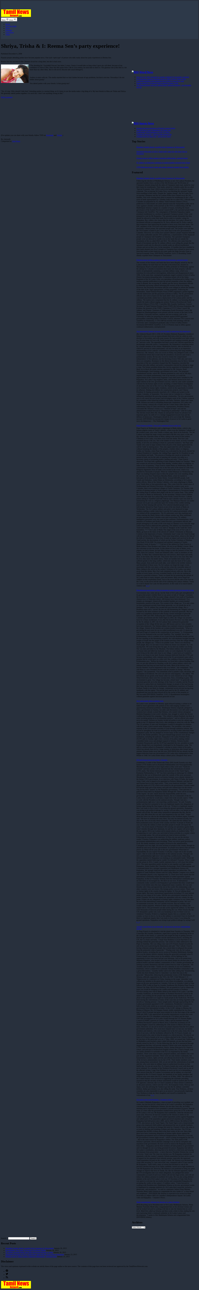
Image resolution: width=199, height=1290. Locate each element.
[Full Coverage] (6, 97)
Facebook (49, 135)
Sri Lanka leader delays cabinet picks (149, 701)
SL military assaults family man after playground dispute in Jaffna (29, 1252)
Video (8, 34)
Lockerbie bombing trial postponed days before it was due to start (160, 81)
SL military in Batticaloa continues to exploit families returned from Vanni (163, 163)
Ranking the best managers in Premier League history (155, 128)
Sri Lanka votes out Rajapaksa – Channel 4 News (154, 1100)
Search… (4, 1238)
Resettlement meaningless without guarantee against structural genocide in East (165, 590)
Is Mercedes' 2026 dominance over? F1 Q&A (153, 132)
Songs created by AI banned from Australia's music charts (157, 83)
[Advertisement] (64, 116)
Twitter (59, 135)
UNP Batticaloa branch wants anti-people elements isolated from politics (162, 167)
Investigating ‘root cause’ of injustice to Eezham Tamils (26, 1250)
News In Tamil (11, 26)
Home (8, 24)
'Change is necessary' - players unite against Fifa (153, 134)
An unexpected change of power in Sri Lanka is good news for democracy (163, 331)
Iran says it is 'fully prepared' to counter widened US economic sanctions (162, 77)
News (8, 28)
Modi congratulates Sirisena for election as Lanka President (157, 1202)
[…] (147, 586)
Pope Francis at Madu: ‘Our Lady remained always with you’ (158, 426)
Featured (9, 30)
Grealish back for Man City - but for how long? (153, 136)
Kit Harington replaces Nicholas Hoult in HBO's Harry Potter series (161, 79)
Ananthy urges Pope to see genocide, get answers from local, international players (163, 928)
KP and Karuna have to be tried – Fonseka (151, 760)
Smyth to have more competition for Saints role (153, 130)
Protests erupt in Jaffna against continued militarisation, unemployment (162, 158)
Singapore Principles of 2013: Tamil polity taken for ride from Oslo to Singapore (161, 153)
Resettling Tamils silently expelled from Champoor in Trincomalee (160, 147)
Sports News (146, 123)
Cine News (10, 32)
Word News (146, 72)
